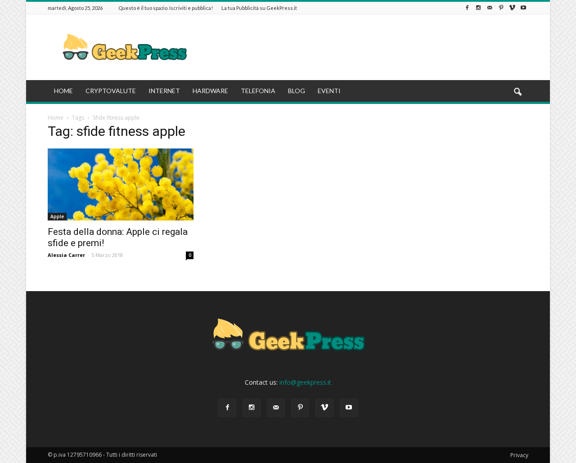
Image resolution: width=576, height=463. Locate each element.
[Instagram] (478, 8)
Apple (57, 216)
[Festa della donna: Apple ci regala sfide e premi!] (121, 184)
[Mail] (490, 8)
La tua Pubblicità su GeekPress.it (259, 8)
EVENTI (329, 90)
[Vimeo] (512, 8)
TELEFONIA (258, 90)
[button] (517, 92)
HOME (63, 90)
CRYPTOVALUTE (111, 90)
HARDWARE (210, 90)
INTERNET (164, 90)
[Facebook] (467, 8)
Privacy (519, 455)
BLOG (296, 90)
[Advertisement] (364, 47)
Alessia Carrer (66, 255)
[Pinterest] (501, 8)
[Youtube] (523, 8)
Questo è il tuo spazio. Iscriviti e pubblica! (165, 8)
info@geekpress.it (305, 382)
